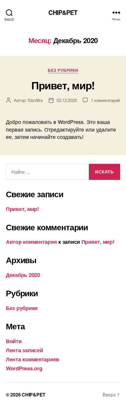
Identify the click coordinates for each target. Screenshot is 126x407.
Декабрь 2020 (23, 275)
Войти (14, 341)
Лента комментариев (32, 359)
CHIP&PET (62, 12)
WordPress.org (24, 368)
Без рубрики (63, 70)
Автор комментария (31, 242)
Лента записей (24, 350)
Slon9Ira (35, 100)
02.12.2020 (67, 100)
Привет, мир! (62, 85)
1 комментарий (105, 100)
